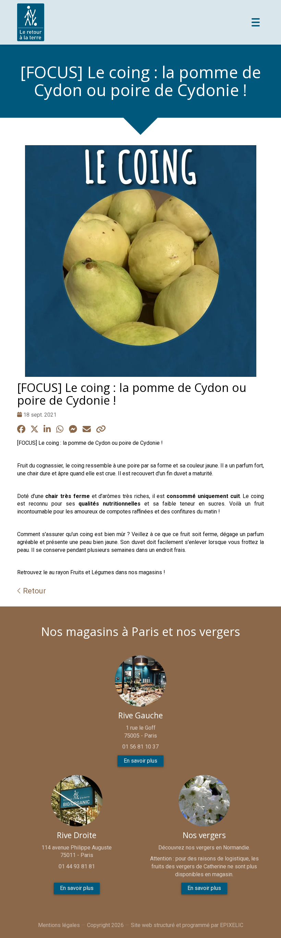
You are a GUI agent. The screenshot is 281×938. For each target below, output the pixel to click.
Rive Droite (76, 835)
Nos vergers (204, 835)
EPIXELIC (231, 925)
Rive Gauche (140, 715)
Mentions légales (59, 925)
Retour (33, 590)
